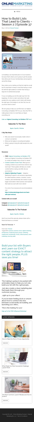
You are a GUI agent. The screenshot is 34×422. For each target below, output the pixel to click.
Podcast (10, 228)
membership (12, 234)
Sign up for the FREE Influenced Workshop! (14, 311)
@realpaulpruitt (12, 203)
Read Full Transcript (7, 224)
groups (20, 232)
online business (24, 234)
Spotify (16, 128)
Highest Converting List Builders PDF (19, 156)
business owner (18, 230)
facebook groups (13, 232)
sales (14, 236)
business (11, 230)
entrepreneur (5, 232)
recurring (10, 236)
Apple (11, 128)
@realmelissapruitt (23, 203)
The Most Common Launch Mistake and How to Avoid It (16, 395)
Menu (18, 11)
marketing (25, 232)
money (17, 234)
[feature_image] (17, 329)
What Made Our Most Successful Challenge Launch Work (15, 366)
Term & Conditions (22, 416)
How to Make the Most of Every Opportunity (15, 339)
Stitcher (21, 128)
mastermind (5, 234)
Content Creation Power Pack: (13, 162)
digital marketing (26, 230)
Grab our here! (17, 119)
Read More (5, 343)
